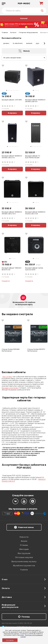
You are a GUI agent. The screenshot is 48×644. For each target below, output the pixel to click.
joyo (37, 43)
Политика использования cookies (32, 635)
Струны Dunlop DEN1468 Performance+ (10, 350)
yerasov (6, 43)
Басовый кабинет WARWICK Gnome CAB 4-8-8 (35, 213)
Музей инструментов (24, 565)
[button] (3, 43)
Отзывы (24, 545)
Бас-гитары (7, 377)
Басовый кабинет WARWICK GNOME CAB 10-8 (35, 101)
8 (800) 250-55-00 (25, 623)
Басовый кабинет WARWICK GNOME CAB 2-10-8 (12, 213)
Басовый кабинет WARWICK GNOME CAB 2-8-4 (12, 157)
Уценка (24, 569)
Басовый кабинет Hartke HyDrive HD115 (34, 269)
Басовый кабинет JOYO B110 (12, 100)
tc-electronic (18, 43)
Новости (24, 537)
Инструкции (24, 553)
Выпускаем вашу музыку (24, 561)
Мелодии (24, 549)
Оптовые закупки (24, 557)
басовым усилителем (10, 388)
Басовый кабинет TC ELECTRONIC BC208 (32, 157)
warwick (29, 43)
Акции (24, 541)
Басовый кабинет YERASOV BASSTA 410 (11, 269)
